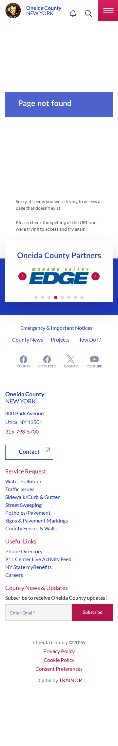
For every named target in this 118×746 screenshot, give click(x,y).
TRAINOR (70, 680)
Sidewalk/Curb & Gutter (32, 497)
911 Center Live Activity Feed (38, 559)
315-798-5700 (22, 431)
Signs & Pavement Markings (36, 520)
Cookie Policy (59, 660)
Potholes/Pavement (27, 512)
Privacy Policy (59, 651)
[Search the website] (88, 13)
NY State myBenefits (28, 567)
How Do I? (89, 339)
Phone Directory (24, 551)
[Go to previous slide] (22, 276)
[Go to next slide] (95, 276)
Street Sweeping (23, 505)
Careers (14, 575)
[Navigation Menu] (108, 10)
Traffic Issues (19, 489)
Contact (29, 452)
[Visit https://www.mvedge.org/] (59, 276)
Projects (60, 339)
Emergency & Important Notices (56, 328)
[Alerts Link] (72, 13)
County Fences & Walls (31, 528)
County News (27, 339)
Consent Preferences (59, 669)
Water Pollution (23, 481)
